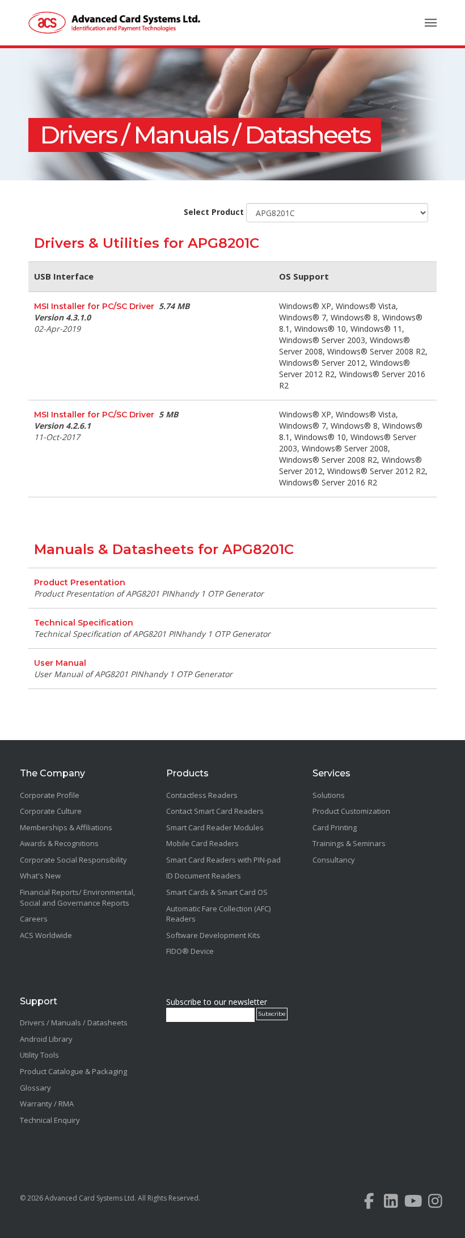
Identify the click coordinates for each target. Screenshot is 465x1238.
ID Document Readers (203, 876)
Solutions (328, 795)
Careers (34, 919)
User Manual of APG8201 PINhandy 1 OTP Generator (133, 674)
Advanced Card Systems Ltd (89, 1198)
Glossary (35, 1088)
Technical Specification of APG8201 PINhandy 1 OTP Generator (152, 633)
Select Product (214, 211)
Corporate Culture (51, 811)
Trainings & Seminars (349, 843)
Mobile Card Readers (202, 843)
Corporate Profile (49, 795)
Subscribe (272, 1013)
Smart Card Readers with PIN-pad (223, 860)
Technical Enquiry (50, 1120)
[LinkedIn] (391, 1203)
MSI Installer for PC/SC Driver (94, 306)
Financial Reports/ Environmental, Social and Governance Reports (77, 897)
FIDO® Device (190, 951)
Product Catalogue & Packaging (73, 1071)
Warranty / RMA (47, 1103)
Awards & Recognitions (59, 843)
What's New (40, 876)
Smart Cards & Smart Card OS (217, 892)
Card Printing (334, 827)
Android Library (46, 1039)
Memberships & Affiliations (66, 827)
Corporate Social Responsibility (73, 860)
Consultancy (333, 860)
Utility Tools (39, 1055)
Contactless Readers (202, 795)
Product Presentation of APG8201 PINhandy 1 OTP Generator (149, 593)
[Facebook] (369, 1203)
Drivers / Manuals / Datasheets (205, 135)
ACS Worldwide (46, 935)
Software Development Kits (213, 935)
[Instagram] (435, 1203)
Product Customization (351, 811)
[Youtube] (413, 1203)
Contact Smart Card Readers (215, 811)
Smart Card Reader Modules (215, 827)
